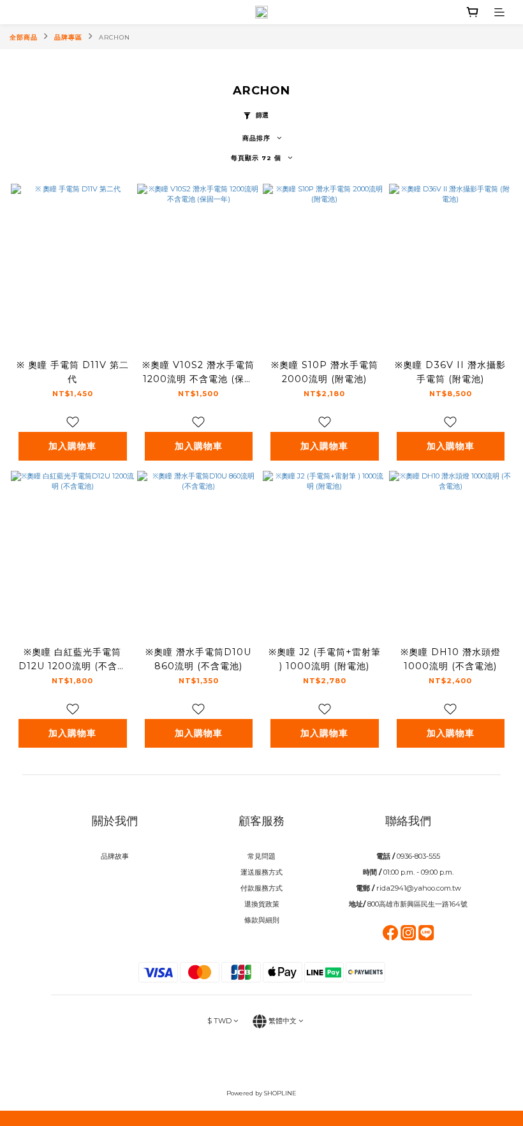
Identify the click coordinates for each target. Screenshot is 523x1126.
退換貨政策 (261, 904)
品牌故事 (115, 856)
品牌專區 (68, 37)
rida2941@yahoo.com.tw (418, 888)
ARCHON (114, 37)
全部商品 (24, 37)
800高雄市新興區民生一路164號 (417, 904)
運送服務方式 (261, 872)
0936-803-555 (418, 856)
